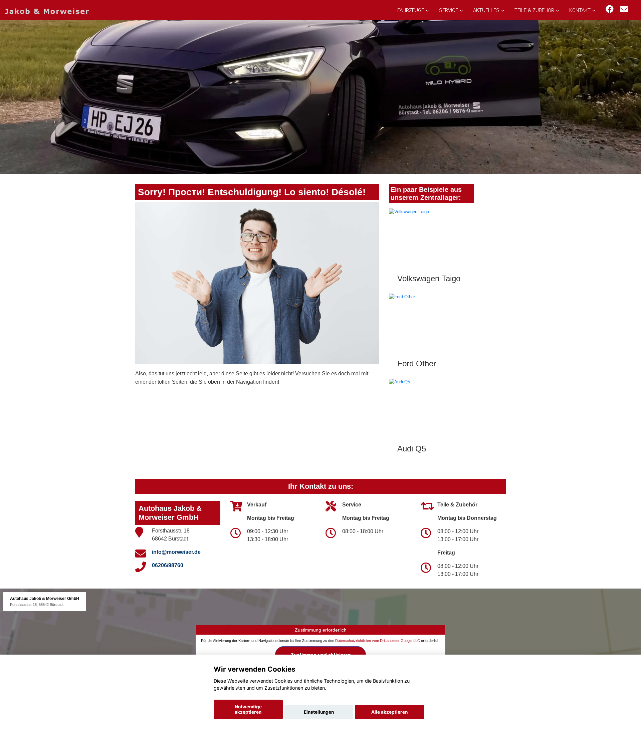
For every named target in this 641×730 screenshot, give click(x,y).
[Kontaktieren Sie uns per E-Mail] (624, 9)
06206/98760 (167, 565)
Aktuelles (486, 10)
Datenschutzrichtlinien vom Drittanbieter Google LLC (377, 641)
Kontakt (580, 10)
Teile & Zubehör (534, 10)
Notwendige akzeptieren (248, 709)
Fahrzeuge (410, 10)
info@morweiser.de (176, 552)
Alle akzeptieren (389, 712)
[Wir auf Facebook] (610, 9)
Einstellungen (319, 712)
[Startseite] (47, 10)
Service (448, 10)
